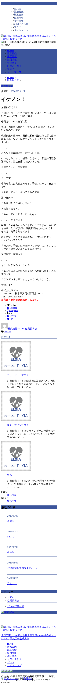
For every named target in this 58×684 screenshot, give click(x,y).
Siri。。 (11, 536)
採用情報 (18, 18)
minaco (7, 331)
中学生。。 (13, 552)
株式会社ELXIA (16, 328)
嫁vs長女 (11, 501)
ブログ (17, 27)
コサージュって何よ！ (19, 375)
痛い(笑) (11, 495)
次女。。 (12, 583)
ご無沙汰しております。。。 (22, 568)
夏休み (10, 521)
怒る (9, 475)
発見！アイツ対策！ (18, 425)
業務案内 (18, 11)
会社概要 (18, 21)
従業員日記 (31, 328)
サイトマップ (21, 30)
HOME (17, 8)
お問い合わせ (21, 24)
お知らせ (12, 597)
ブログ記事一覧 (15, 606)
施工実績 (18, 14)
